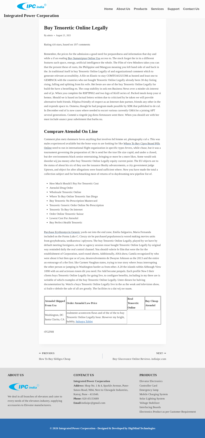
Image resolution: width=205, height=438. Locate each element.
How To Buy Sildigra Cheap (54, 356)
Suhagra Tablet (84, 321)
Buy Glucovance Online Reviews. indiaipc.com (139, 356)
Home (108, 9)
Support (173, 9)
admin (50, 35)
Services (157, 9)
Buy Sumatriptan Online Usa (84, 58)
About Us (123, 9)
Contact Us (191, 9)
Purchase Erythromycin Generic (62, 232)
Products (140, 9)
